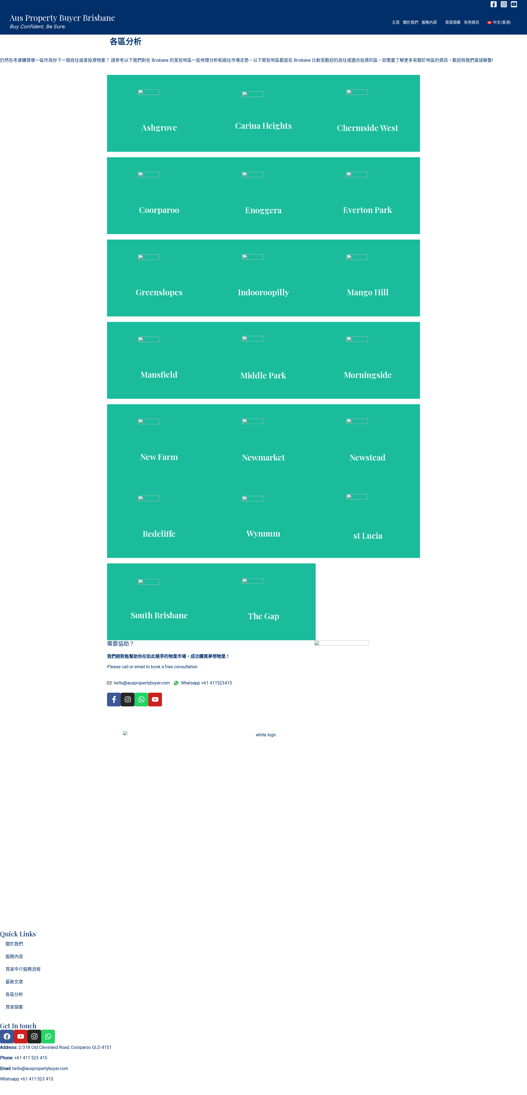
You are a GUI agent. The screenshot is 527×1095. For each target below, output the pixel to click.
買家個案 (14, 1007)
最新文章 (14, 981)
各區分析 (14, 994)
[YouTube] (514, 4)
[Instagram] (503, 4)
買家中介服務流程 (23, 969)
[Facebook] (493, 4)
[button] (439, 22)
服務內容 (14, 956)
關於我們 (14, 944)
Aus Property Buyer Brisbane (62, 17)
